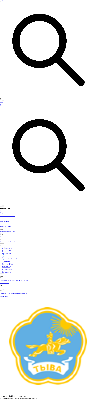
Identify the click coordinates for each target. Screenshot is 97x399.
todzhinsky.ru (2, 395)
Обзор (11, 248)
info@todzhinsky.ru (11, 395)
